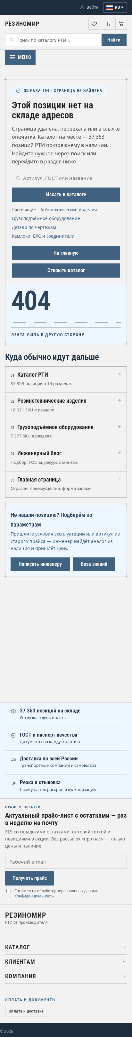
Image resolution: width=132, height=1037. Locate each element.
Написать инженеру (40, 564)
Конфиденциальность (34, 896)
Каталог (17, 947)
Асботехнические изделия (68, 210)
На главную (66, 253)
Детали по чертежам (34, 227)
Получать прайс (29, 878)
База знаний (94, 564)
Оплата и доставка (26, 1011)
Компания (20, 976)
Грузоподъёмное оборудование (46, 218)
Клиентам (20, 962)
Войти (93, 7)
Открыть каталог (66, 270)
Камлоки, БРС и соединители (43, 236)
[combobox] (53, 40)
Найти (114, 40)
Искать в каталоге (66, 194)
